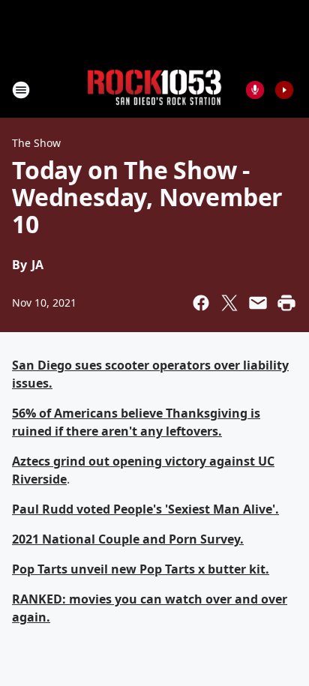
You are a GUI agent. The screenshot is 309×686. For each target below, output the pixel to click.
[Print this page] (286, 302)
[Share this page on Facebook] (201, 302)
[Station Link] (154, 89)
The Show (36, 143)
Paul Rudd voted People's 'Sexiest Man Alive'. (145, 509)
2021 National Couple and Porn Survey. (128, 539)
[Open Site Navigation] (21, 90)
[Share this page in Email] (258, 302)
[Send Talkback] (255, 90)
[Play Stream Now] (284, 90)
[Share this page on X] (229, 302)
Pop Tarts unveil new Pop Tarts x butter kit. (140, 569)
